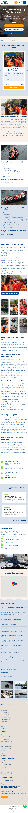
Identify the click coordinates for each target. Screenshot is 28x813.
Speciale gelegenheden (6, 746)
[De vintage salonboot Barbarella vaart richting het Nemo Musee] (21, 693)
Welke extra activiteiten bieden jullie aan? (11, 632)
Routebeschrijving (5, 712)
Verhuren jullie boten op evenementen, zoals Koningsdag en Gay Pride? (12, 641)
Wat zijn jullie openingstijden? (8, 625)
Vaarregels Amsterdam (6, 717)
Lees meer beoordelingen (19, 520)
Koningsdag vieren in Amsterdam (9, 359)
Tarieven (3, 750)
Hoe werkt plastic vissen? (7, 649)
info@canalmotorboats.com (9, 669)
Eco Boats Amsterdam (14, 431)
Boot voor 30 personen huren (13, 29)
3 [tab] (15, 92)
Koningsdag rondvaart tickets (13, 33)
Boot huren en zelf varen (7, 737)
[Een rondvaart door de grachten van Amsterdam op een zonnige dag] (7, 684)
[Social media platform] (2, 787)
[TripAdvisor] (19, 787)
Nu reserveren (13, 87)
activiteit (18, 422)
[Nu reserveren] (16, 2)
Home (2, 734)
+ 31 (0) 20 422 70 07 (8, 667)
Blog (2, 753)
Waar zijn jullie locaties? (7, 628)
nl (19, 3)
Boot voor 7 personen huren (13, 25)
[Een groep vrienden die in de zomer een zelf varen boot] (21, 684)
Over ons (3, 724)
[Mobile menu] (24, 2)
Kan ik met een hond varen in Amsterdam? (12, 607)
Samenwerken (4, 726)
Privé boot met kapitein (6, 741)
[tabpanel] (14, 70)
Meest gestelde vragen (6, 719)
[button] (13, 585)
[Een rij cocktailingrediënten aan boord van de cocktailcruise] (7, 693)
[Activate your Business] (14, 811)
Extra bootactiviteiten (6, 748)
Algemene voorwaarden (6, 708)
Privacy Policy (4, 710)
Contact (2, 728)
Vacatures (3, 755)
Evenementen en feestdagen (8, 744)
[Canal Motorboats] (5, 2)
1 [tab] (12, 92)
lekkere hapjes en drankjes (7, 346)
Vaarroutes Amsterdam (6, 715)
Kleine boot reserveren (7, 182)
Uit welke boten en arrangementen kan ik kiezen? (11, 620)
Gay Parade (14, 446)
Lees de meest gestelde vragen (9, 652)
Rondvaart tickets (5, 739)
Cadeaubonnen (4, 721)
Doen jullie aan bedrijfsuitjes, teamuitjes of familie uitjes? (12, 636)
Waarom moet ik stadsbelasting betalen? (11, 645)
